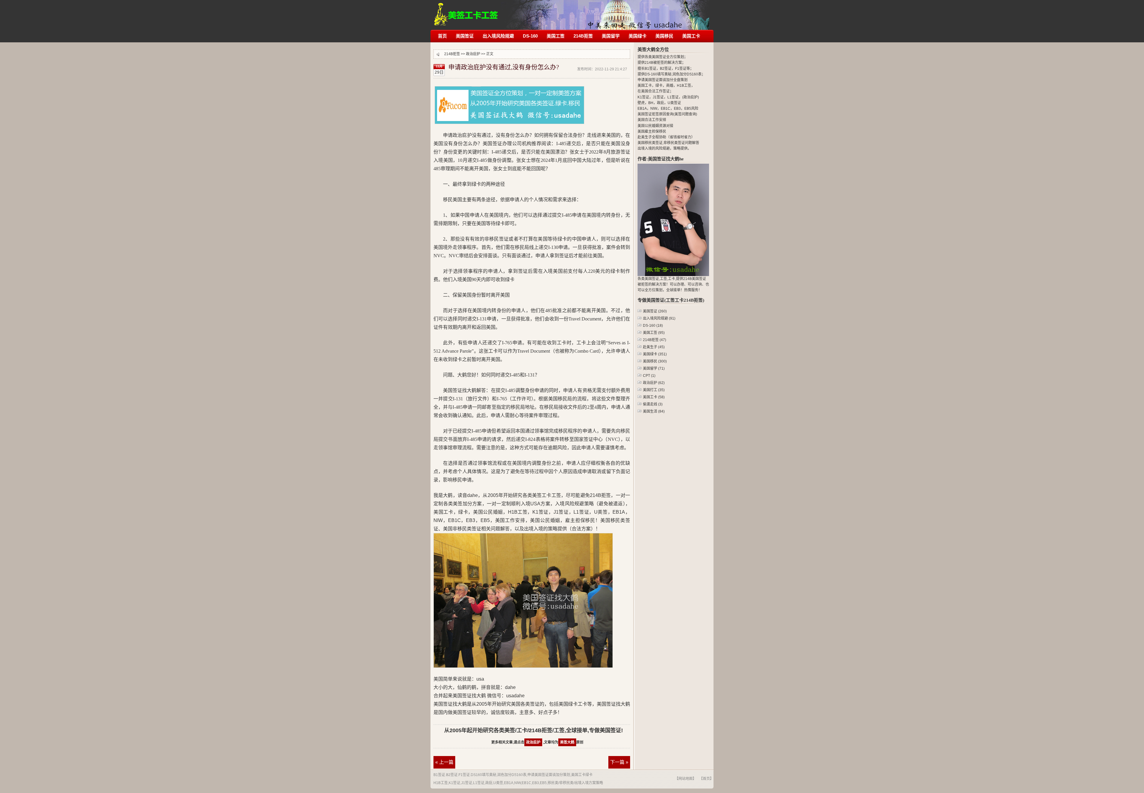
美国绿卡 (637, 35)
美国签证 (465, 35)
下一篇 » (619, 762)
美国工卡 (691, 35)
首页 (442, 35)
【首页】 (706, 779)
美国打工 (654, 390)
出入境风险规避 (498, 35)
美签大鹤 (567, 742)
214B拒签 (466, 11)
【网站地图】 (685, 779)
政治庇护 (473, 54)
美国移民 (664, 35)
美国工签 (556, 35)
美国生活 (654, 411)
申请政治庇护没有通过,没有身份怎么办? (503, 67)
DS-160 (530, 35)
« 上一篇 (444, 762)
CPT (649, 376)
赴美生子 (654, 347)
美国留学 (611, 35)
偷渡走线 (653, 404)
